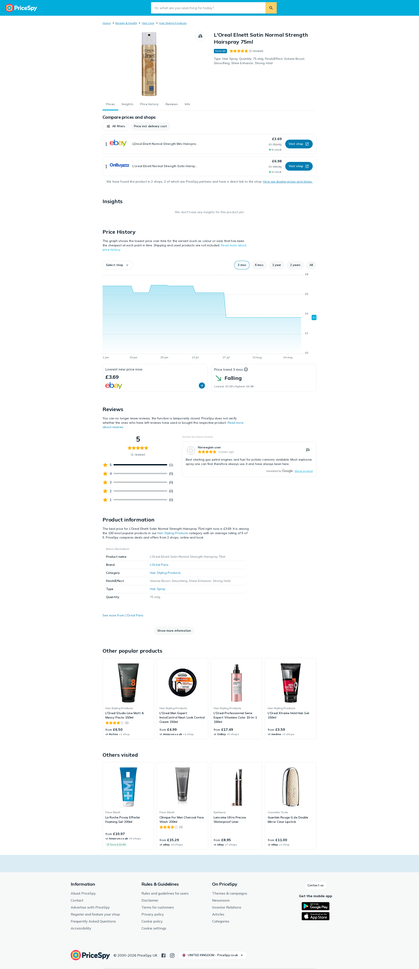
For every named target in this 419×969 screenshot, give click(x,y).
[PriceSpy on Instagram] (172, 955)
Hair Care (148, 23)
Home (107, 23)
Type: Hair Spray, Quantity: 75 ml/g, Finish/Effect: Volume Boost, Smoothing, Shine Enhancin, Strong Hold (259, 61)
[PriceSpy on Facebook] (163, 955)
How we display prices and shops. (288, 182)
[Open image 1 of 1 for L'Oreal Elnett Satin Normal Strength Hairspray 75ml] (149, 64)
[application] (209, 316)
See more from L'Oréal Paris (123, 615)
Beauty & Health (126, 23)
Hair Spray (157, 589)
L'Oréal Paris (159, 565)
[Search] (271, 8)
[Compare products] (200, 36)
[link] (249, 459)
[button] (116, 126)
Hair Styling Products (173, 23)
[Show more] (106, 144)
